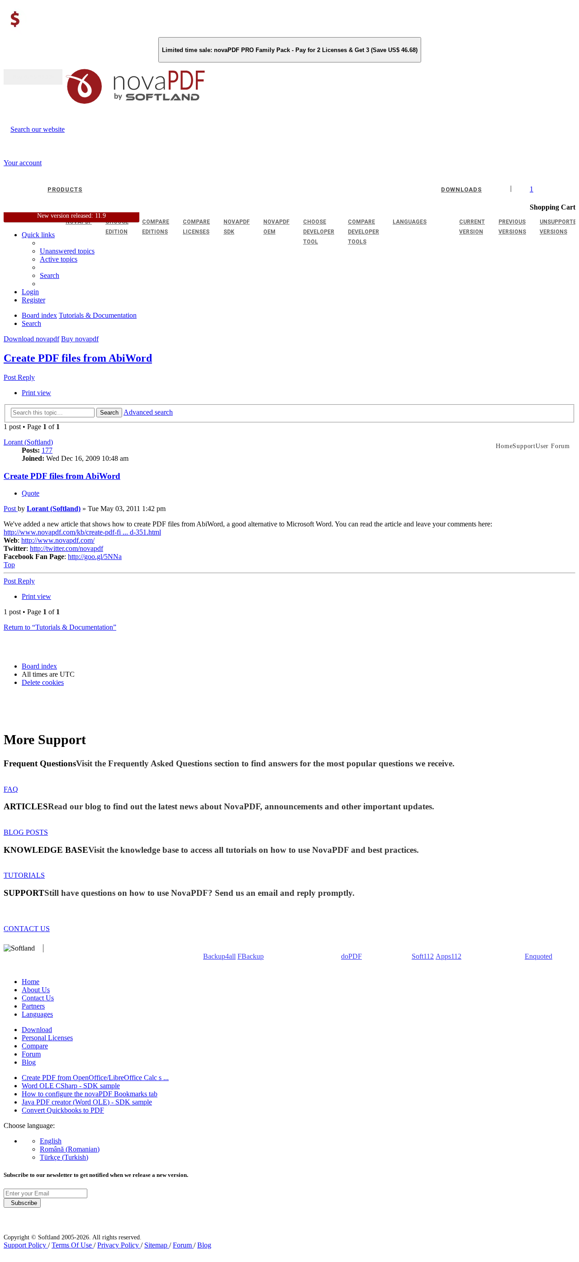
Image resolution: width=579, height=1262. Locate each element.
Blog (29, 1062)
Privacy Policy (119, 1245)
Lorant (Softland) (28, 442)
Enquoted (538, 956)
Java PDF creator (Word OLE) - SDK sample (87, 1102)
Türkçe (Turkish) (64, 1157)
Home (30, 981)
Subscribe (22, 1203)
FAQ (11, 789)
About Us (36, 990)
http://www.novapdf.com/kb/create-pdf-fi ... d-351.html (82, 532)
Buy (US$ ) (33, 77)
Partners (33, 1006)
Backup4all (219, 956)
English (51, 1141)
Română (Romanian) (70, 1149)
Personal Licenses (47, 1038)
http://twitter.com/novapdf (66, 548)
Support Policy (26, 1245)
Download (37, 1029)
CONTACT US (27, 928)
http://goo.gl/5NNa (95, 556)
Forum (31, 1054)
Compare (35, 1046)
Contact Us (38, 998)
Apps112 (448, 956)
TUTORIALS (24, 875)
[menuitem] (58, 259)
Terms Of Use (73, 1245)
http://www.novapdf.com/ (58, 540)
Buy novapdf (80, 339)
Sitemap (156, 1245)
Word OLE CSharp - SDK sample (71, 1086)
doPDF (351, 956)
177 (47, 450)
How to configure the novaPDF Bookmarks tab (89, 1094)
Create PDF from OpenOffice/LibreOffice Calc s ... (95, 1077)
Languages (37, 1014)
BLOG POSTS (26, 832)
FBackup (250, 956)
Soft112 (423, 956)
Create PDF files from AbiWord (78, 358)
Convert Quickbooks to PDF (63, 1110)
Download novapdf (31, 339)
